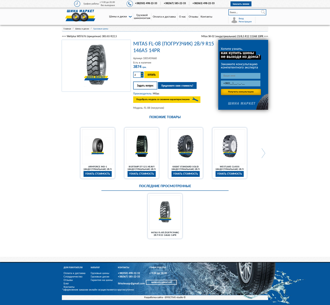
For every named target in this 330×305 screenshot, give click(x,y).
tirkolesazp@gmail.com (131, 283)
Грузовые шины (100, 273)
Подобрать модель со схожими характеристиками (163, 99)
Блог (66, 283)
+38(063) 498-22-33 (203, 3)
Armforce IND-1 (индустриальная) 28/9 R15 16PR (98, 169)
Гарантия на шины (102, 280)
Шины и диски (118, 16)
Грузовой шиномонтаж (142, 17)
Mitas (156, 93)
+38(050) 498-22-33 (146, 3)
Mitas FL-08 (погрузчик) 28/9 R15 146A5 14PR (165, 234)
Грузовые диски (100, 276)
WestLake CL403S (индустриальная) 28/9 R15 (230, 169)
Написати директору (161, 282)
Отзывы (193, 16)
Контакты (206, 16)
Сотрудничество (73, 276)
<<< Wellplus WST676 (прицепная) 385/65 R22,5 (89, 36)
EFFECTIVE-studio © (175, 297)
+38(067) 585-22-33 (175, 3)
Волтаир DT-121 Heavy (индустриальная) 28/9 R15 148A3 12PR (142, 169)
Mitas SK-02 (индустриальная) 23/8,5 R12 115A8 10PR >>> (234, 36)
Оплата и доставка (164, 16)
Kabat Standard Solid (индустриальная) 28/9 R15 (186, 169)
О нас (182, 16)
